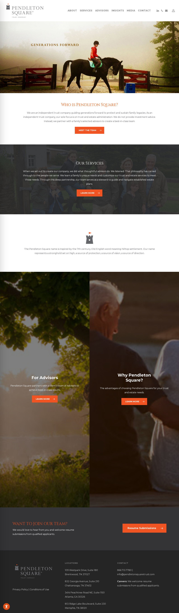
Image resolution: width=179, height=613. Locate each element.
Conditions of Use (39, 589)
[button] (89, 130)
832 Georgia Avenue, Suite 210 (82, 581)
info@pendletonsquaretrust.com (136, 574)
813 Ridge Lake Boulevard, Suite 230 (85, 603)
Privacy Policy (20, 589)
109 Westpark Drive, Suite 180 (81, 570)
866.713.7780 (124, 570)
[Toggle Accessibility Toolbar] (6, 606)
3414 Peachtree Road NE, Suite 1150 (85, 592)
